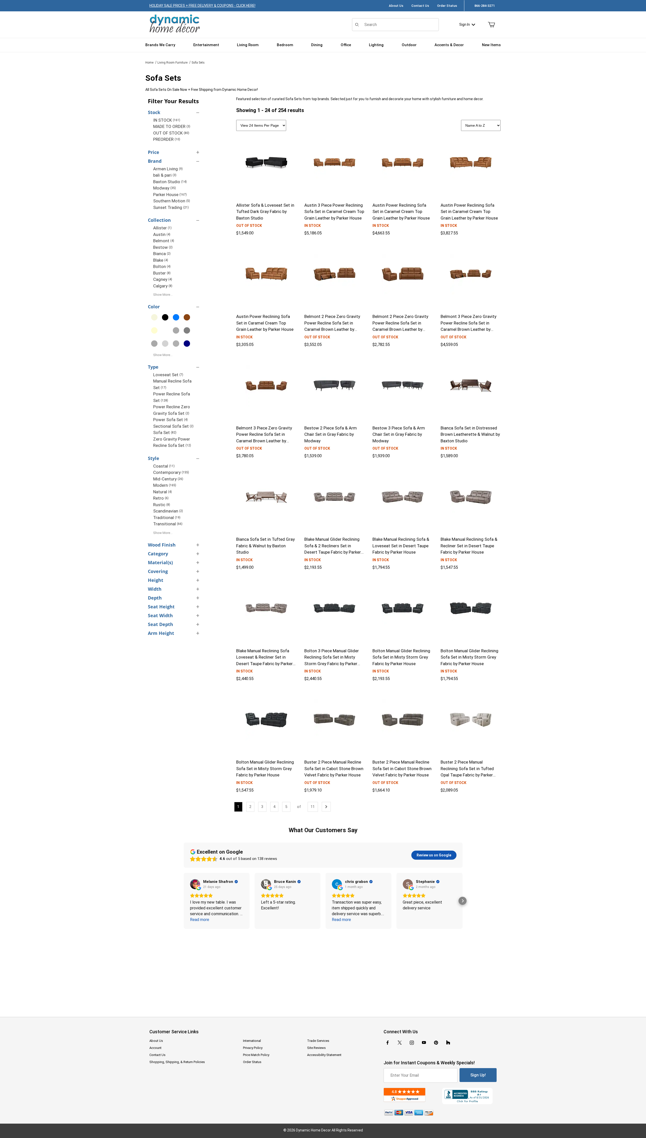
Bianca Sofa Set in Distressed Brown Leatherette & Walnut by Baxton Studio (470, 434)
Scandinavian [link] (168, 510)
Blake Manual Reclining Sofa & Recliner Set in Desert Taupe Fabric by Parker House (469, 546)
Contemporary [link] (171, 472)
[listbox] (481, 125)
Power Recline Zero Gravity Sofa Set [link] (171, 410)
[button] (184, 901)
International (252, 1041)
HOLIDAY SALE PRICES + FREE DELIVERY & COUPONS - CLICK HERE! (202, 6)
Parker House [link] (170, 194)
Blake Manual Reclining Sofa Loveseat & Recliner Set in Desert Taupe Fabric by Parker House (264, 660)
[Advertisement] (323, 969)
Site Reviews (316, 1048)
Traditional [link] (166, 517)
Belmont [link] (163, 240)
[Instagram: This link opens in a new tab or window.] (412, 1043)
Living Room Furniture (172, 62)
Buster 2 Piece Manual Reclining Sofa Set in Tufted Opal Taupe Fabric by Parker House (467, 772)
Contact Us (420, 6)
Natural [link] (162, 491)
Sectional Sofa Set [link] (173, 426)
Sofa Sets (198, 62)
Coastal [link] (164, 466)
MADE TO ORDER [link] (171, 126)
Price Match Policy (256, 1055)
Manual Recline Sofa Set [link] (172, 384)
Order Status (447, 6)
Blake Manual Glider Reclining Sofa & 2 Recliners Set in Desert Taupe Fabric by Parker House (332, 549)
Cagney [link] (162, 279)
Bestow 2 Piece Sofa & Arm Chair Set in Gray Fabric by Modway (330, 434)
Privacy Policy (252, 1048)
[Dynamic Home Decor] (174, 23)
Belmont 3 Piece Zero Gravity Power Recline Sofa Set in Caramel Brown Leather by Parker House (468, 326)
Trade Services (318, 1041)
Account (155, 1048)
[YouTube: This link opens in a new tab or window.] (424, 1043)
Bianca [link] (162, 253)
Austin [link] (161, 234)
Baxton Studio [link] (170, 181)
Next (326, 806)
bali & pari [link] (164, 175)
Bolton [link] (162, 266)
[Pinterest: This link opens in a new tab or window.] (436, 1043)
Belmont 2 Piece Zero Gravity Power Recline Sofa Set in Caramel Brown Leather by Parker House (332, 326)
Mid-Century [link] (168, 478)
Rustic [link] (161, 504)
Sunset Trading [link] (171, 207)
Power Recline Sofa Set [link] (171, 397)
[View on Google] (195, 884)
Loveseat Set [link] (168, 374)
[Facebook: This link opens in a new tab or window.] (388, 1043)
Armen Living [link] (168, 168)
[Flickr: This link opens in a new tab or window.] (448, 1043)
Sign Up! (478, 1075)
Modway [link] (164, 188)
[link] (154, 317)
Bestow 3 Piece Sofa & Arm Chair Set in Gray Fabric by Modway (398, 434)
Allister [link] (162, 227)
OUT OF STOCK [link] (171, 133)
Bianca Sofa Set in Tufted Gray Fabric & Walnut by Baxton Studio (265, 546)
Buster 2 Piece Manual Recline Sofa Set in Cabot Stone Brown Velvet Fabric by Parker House (333, 768)
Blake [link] (160, 260)
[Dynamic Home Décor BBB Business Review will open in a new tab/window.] (469, 1096)
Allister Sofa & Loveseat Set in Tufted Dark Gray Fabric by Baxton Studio (265, 212)
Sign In (464, 24)
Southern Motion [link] (171, 200)
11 (313, 806)
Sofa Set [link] (164, 432)
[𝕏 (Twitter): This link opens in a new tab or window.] (400, 1043)
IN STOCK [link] (166, 120)
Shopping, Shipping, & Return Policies (177, 1062)
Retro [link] (161, 498)
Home (149, 62)
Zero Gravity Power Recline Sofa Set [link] (172, 442)
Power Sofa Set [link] (170, 419)
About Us (396, 6)
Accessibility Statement (324, 1055)
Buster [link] (162, 273)
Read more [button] (199, 919)
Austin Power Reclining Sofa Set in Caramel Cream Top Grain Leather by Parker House (401, 212)
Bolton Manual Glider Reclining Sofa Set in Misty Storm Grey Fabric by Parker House (401, 657)
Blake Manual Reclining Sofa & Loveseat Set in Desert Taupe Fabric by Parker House (400, 546)
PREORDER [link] (166, 139)
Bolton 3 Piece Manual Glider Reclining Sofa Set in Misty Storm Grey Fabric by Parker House (331, 660)
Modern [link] (164, 485)
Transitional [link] (167, 523)
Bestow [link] (163, 247)
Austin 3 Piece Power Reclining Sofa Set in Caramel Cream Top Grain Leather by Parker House (334, 212)
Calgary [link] (162, 285)
